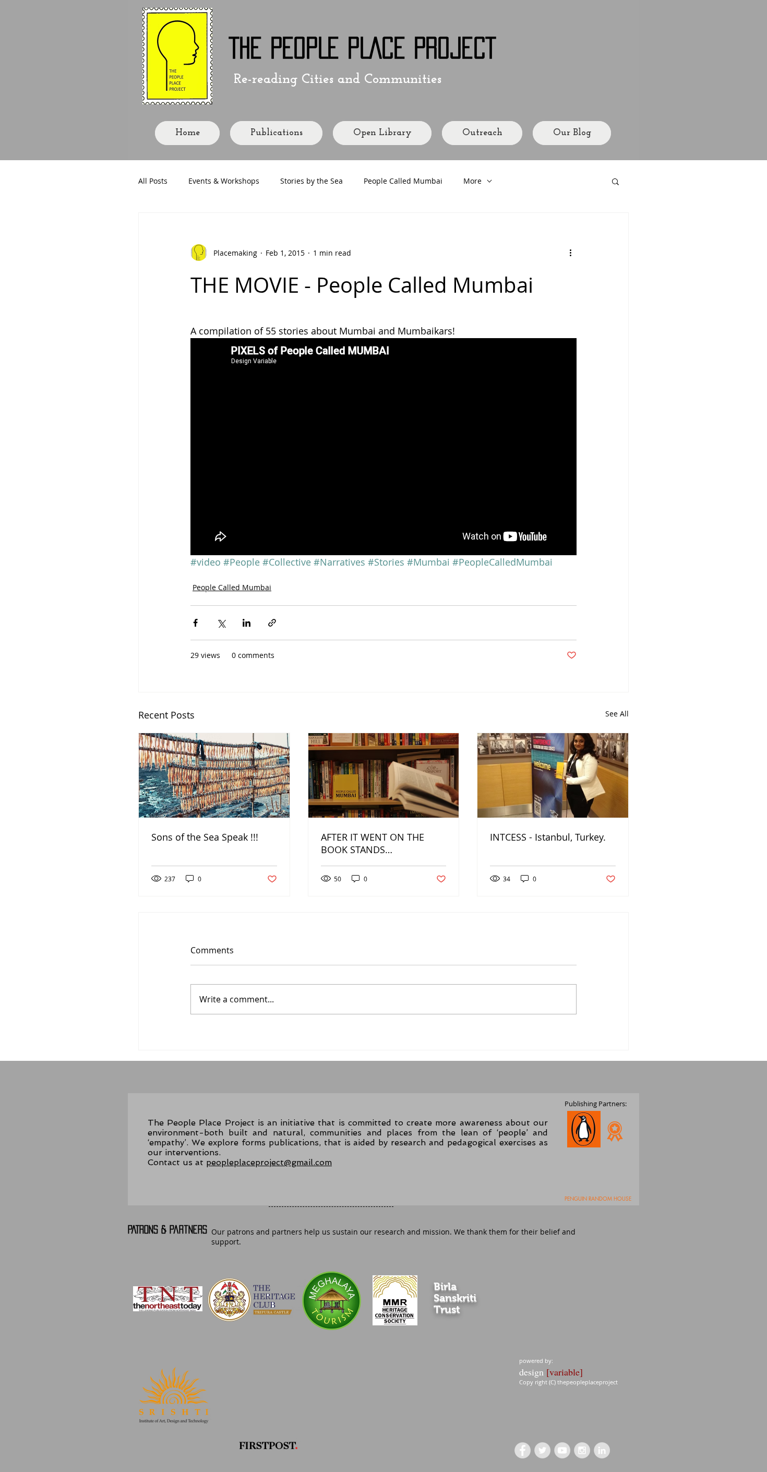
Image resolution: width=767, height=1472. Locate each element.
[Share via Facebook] (195, 623)
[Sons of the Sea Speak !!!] (214, 775)
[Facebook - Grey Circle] (522, 1450)
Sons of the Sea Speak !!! (204, 837)
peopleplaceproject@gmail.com (269, 1162)
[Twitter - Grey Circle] (542, 1450)
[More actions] (570, 252)
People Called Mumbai (403, 181)
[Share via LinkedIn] (246, 623)
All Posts (152, 181)
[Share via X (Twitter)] (221, 623)
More (472, 181)
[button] (615, 181)
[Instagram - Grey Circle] (582, 1450)
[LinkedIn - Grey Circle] (602, 1450)
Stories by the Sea (311, 181)
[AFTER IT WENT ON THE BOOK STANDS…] (383, 775)
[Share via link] (272, 623)
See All (617, 714)
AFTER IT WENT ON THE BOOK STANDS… (372, 843)
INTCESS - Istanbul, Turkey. (548, 837)
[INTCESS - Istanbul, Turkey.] (552, 775)
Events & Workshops (223, 181)
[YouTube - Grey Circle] (562, 1450)
